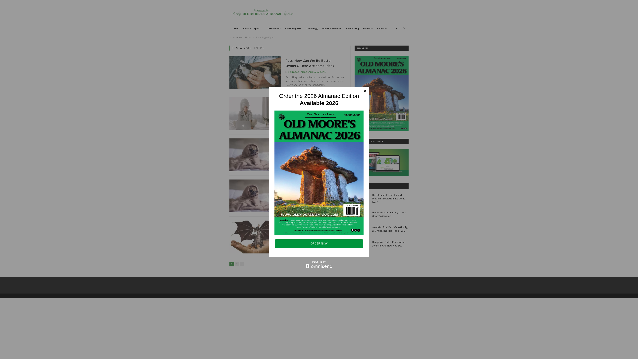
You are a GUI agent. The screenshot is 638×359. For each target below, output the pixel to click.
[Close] (365, 91)
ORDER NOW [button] (319, 243)
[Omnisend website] (319, 264)
